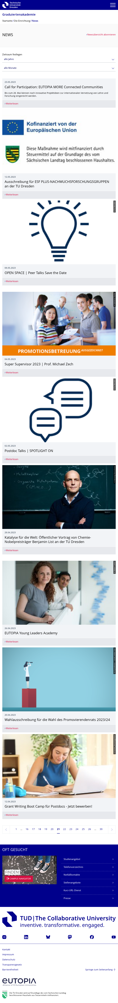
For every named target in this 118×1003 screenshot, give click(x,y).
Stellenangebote (72, 883)
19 (45, 829)
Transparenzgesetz (12, 965)
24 (77, 829)
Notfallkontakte (72, 875)
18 (39, 829)
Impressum (8, 955)
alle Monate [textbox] (10, 68)
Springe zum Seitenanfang (99, 970)
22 (64, 829)
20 (52, 829)
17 (33, 829)
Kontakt (6, 950)
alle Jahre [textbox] (9, 59)
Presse (67, 898)
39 (101, 829)
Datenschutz (8, 960)
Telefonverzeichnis (73, 867)
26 (89, 829)
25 (83, 829)
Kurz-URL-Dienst (72, 890)
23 (70, 829)
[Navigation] (113, 5)
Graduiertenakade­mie (19, 14)
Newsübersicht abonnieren (101, 35)
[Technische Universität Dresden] (11, 5)
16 (27, 829)
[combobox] (59, 59)
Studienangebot (72, 859)
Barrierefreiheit (10, 970)
